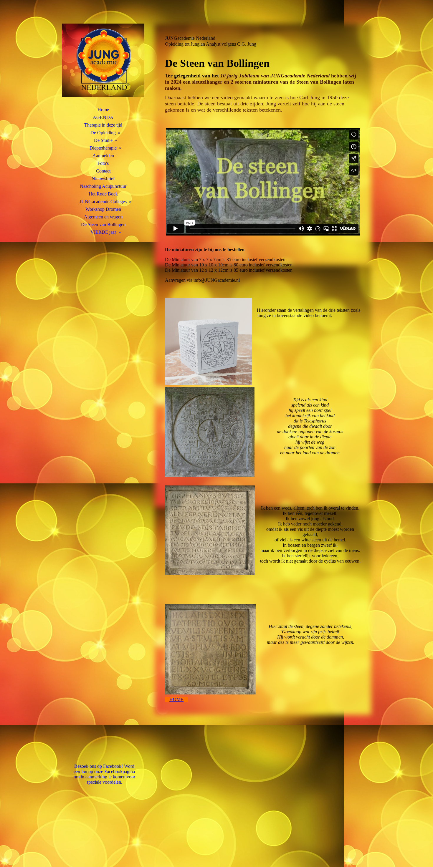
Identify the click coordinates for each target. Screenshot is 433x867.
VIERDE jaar (103, 232)
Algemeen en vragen (103, 216)
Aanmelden (103, 155)
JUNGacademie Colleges (103, 201)
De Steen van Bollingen (103, 224)
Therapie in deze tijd (103, 124)
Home (103, 109)
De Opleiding (103, 132)
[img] (103, 60)
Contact (103, 170)
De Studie (103, 140)
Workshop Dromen (103, 209)
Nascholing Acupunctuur (103, 186)
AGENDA (103, 117)
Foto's (103, 163)
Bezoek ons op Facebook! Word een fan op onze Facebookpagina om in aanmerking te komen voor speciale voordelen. (104, 774)
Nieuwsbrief (103, 178)
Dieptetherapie (103, 147)
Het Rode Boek (103, 193)
